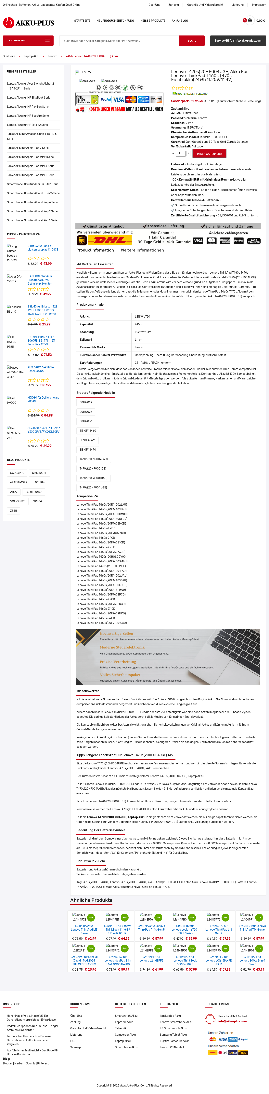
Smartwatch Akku (126, 1016)
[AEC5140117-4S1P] (16, 372)
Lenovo (52, 56)
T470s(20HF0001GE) (93, 468)
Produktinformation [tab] (95, 250)
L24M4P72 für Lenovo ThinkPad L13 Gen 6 (84, 929)
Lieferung (238, 5)
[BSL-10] (16, 309)
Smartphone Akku (126, 1047)
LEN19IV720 (190, 113)
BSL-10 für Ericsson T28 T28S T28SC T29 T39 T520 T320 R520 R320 (43, 310)
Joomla (30, 1063)
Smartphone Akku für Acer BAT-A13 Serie (32, 184)
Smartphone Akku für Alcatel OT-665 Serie (33, 193)
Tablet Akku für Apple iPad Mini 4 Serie (30, 166)
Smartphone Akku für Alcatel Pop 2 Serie (32, 211)
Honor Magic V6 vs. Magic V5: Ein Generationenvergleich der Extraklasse (31, 1017)
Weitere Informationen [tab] (142, 250)
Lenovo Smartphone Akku (176, 1022)
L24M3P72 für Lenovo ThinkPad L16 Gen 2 (218, 929)
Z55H (13, 511)
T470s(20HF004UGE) (93, 487)
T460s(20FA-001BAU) (94, 478)
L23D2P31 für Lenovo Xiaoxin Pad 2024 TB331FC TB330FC (84, 960)
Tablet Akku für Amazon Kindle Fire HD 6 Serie (32, 136)
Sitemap (75, 1047)
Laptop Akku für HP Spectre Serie (28, 115)
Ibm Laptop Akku (170, 1016)
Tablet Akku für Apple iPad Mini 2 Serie (30, 175)
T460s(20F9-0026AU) (94, 459)
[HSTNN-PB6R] (16, 342)
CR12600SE (39, 473)
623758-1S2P (18, 482)
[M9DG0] (16, 400)
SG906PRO (17, 473)
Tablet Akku (122, 1028)
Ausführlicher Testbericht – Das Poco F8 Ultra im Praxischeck (32, 1052)
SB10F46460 (88, 430)
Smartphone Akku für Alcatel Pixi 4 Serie (32, 220)
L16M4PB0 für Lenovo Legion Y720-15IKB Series (185, 929)
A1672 (14, 492)
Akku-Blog (180, 20)
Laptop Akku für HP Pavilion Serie (28, 106)
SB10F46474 (88, 449)
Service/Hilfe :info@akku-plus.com (238, 40)
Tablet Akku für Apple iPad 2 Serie (28, 148)
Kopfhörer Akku (124, 1022)
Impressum (259, 5)
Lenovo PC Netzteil (172, 1047)
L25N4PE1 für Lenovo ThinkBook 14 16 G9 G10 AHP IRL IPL (117, 929)
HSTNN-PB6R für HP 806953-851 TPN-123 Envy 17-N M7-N (41, 340)
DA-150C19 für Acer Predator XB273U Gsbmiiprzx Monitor (40, 280)
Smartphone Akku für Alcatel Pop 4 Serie (32, 202)
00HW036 (86, 421)
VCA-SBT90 (17, 501)
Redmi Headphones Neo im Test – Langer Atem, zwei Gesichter (32, 1028)
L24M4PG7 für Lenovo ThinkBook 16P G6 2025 (185, 960)
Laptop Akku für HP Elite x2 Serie (27, 125)
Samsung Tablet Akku (173, 1034)
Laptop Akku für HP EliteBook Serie (28, 97)
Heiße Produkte (152, 20)
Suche (192, 40)
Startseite (82, 20)
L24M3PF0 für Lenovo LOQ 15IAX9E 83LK (219, 960)
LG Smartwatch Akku (173, 1028)
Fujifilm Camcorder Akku (175, 1041)
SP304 (37, 501)
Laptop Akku (31, 56)
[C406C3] (16, 253)
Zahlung (174, 5)
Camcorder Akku (125, 1034)
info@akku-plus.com (232, 1021)
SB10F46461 (88, 440)
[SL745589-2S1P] (16, 433)
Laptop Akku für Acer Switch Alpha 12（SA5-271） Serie (30, 86)
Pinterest (43, 1063)
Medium (19, 1063)
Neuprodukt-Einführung (115, 20)
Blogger (8, 1063)
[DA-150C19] (16, 279)
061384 (40, 482)
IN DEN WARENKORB (209, 153)
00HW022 (86, 402)
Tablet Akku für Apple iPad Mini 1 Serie (30, 157)
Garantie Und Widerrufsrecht (205, 5)
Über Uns (154, 5)
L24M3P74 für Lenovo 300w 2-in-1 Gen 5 (252, 960)
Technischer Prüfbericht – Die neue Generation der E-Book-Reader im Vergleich (29, 1040)
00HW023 (86, 412)
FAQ (72, 1041)
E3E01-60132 (33, 492)
